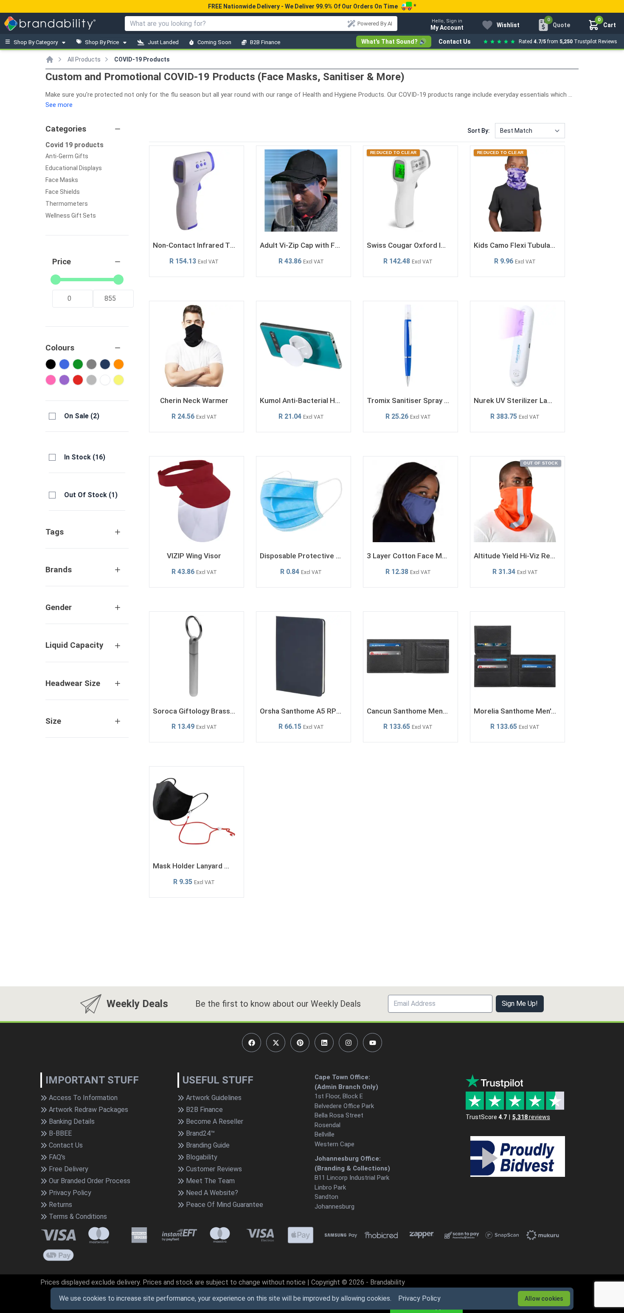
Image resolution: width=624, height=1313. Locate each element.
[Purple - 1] (64, 380)
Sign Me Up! (520, 1003)
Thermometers (66, 203)
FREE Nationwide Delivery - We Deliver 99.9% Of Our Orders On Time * (312, 6)
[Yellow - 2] (118, 380)
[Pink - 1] (50, 380)
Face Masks (61, 179)
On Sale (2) (81, 416)
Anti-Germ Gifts (66, 156)
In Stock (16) (84, 457)
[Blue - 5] (64, 364)
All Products (84, 59)
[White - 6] (105, 380)
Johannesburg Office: (348, 1158)
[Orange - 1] (118, 364)
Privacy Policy (419, 1298)
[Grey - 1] (91, 364)
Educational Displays (73, 168)
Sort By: (478, 130)
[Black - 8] (50, 364)
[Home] (49, 59)
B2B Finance (265, 42)
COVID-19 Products (142, 59)
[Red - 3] (78, 380)
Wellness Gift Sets (70, 215)
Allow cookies (544, 1298)
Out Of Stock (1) (91, 495)
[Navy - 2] (105, 364)
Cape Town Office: (342, 1077)
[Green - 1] (78, 364)
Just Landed (163, 42)
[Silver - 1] (91, 380)
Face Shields (62, 191)
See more (59, 105)
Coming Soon (214, 42)
